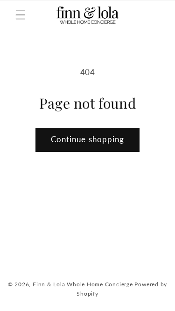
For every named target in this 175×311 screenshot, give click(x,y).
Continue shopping (88, 139)
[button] (20, 15)
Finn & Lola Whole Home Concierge (83, 284)
